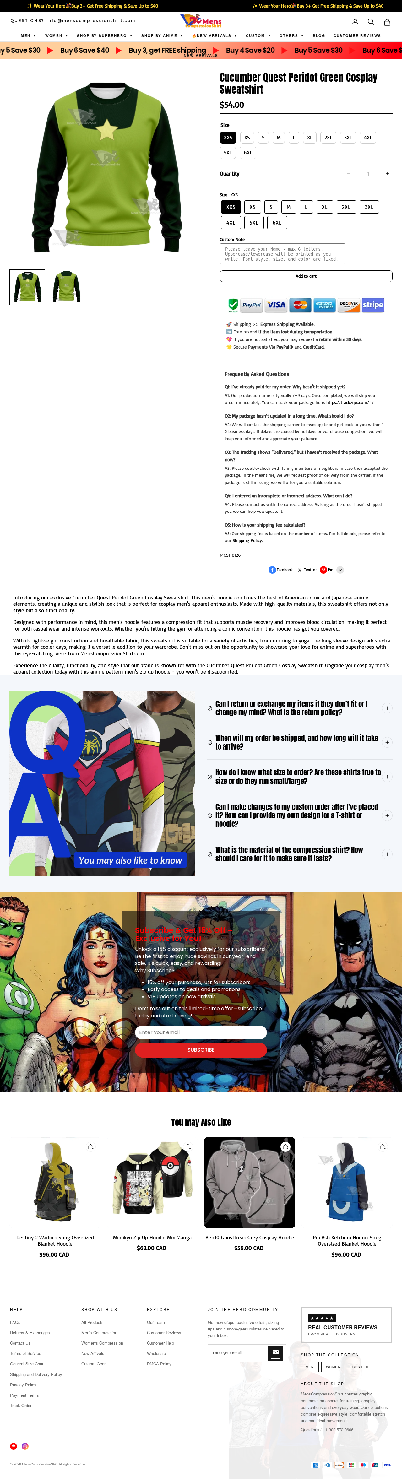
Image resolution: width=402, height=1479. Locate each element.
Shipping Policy (247, 540)
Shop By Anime (159, 35)
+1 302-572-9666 (338, 1430)
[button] (371, 22)
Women (53, 35)
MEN (310, 1367)
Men (26, 35)
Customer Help (160, 1343)
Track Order (20, 1405)
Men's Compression (99, 1332)
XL (309, 137)
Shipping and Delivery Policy (36, 1374)
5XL (228, 152)
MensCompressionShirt (40, 1463)
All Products (92, 1322)
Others (289, 35)
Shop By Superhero (102, 35)
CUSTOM (255, 35)
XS (247, 137)
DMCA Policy (159, 1364)
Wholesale (156, 1353)
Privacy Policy (23, 1385)
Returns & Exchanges (30, 1332)
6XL (248, 152)
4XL (368, 137)
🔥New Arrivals (211, 35)
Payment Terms (24, 1395)
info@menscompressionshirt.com (91, 21)
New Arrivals (201, 55)
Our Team (156, 1322)
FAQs (15, 1322)
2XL (328, 137)
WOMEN (333, 1367)
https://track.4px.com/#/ (350, 402)
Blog (319, 35)
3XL (348, 137)
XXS (228, 137)
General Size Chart (27, 1364)
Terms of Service (25, 1353)
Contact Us (20, 1343)
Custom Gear (93, 1364)
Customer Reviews (357, 35)
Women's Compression (102, 1343)
